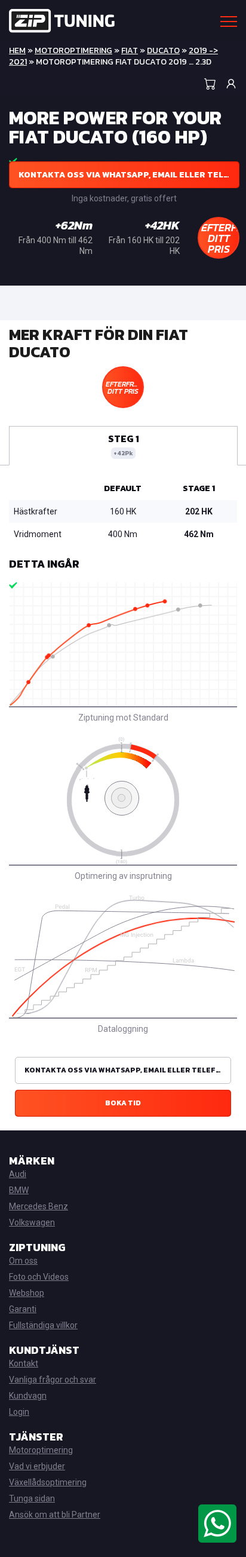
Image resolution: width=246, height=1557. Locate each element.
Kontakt (23, 1363)
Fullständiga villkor (43, 1325)
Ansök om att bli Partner (54, 1514)
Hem (17, 50)
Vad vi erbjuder (37, 1466)
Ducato (163, 50)
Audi (17, 1174)
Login (19, 1412)
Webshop (26, 1293)
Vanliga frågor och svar (52, 1379)
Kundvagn (28, 1395)
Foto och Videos (39, 1277)
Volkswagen (32, 1222)
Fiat (129, 50)
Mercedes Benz (38, 1206)
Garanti (22, 1309)
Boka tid (123, 1103)
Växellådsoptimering (48, 1482)
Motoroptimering (73, 50)
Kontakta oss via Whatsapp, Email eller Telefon (129, 174)
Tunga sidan (32, 1498)
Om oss (23, 1260)
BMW (19, 1190)
